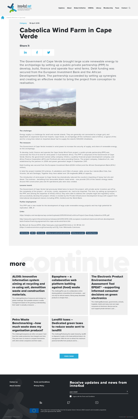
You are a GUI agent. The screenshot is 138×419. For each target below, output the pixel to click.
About (69, 8)
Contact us (14, 382)
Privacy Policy (39, 386)
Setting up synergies (78, 233)
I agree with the (83, 396)
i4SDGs (91, 8)
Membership (108, 8)
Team (117, 8)
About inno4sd (15, 386)
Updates (61, 8)
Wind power (40, 233)
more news (69, 356)
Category (23, 23)
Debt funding (24, 233)
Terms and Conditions (42, 382)
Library (98, 8)
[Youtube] (96, 402)
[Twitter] (68, 402)
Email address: (74, 393)
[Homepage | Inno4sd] (20, 8)
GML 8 (33, 233)
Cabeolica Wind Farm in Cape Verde (15, 17)
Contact (124, 8)
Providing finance (92, 233)
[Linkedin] (41, 402)
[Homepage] (2, 17)
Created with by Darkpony (126, 417)
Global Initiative (80, 8)
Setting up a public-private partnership (58, 233)
